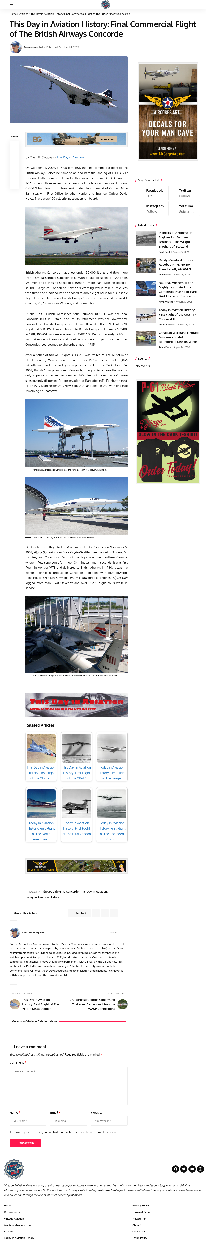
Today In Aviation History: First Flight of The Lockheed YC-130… (112, 831)
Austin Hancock (167, 324)
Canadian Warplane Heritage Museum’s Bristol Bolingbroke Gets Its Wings (179, 337)
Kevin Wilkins (166, 301)
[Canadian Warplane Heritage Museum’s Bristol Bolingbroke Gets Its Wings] (146, 338)
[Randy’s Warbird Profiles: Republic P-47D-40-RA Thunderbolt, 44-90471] (146, 265)
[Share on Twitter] (14, 155)
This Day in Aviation (70, 157)
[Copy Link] (14, 164)
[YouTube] (126, 933)
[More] (14, 184)
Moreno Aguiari (33, 47)
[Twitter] (184, 193)
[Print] (14, 174)
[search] (199, 5)
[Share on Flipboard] (105, 913)
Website (96, 1112)
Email (55, 1112)
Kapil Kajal (164, 252)
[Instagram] (151, 208)
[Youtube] (184, 208)
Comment (18, 1062)
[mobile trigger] (13, 4)
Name (15, 1112)
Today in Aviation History (42, 897)
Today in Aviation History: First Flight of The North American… (41, 831)
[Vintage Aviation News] (105, 4)
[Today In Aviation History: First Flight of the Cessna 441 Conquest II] (146, 315)
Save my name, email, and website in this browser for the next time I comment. (66, 1132)
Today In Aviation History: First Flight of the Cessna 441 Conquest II (179, 314)
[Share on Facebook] (14, 145)
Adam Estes (165, 274)
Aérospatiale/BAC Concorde (60, 891)
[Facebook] (121, 933)
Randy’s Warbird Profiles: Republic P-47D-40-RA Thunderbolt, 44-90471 (176, 264)
